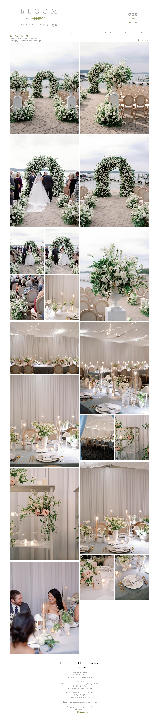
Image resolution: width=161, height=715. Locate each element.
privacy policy (79, 709)
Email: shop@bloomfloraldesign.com (80, 688)
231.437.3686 (81, 686)
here (95, 702)
